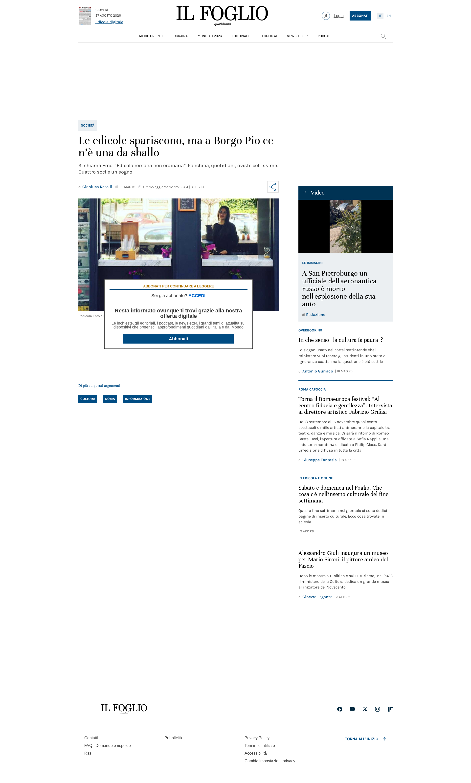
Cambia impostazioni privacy (270, 761)
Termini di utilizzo (260, 745)
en (388, 16)
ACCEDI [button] (196, 295)
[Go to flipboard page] (390, 709)
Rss (87, 753)
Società (87, 125)
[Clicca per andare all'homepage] (124, 709)
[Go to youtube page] (352, 709)
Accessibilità (256, 753)
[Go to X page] (364, 709)
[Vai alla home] (222, 16)
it (380, 16)
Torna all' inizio (361, 739)
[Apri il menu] (88, 36)
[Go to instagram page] (377, 709)
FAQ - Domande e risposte (107, 745)
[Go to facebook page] (339, 709)
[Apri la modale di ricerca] (383, 36)
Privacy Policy (257, 738)
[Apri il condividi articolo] (273, 187)
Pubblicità (173, 738)
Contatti (91, 738)
